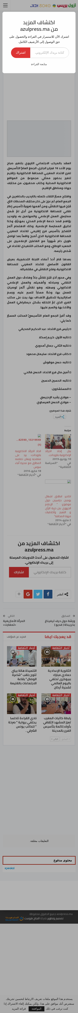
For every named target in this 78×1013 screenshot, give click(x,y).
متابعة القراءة (39, 64)
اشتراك (20, 52)
